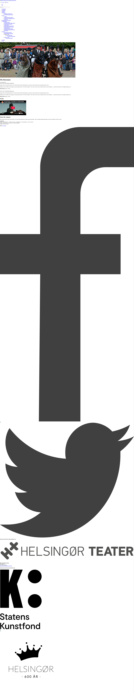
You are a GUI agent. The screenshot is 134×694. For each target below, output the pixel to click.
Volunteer (3, 12)
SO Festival (6, 30)
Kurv (3, 40)
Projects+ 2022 (6, 37)
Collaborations (4, 21)
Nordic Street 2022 (9, 38)
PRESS (3, 11)
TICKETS (4, 10)
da (2, 4)
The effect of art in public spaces (9, 23)
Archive (3, 31)
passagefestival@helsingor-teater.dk (6, 565)
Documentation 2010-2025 (8, 33)
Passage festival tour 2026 (6, 20)
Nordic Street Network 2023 (9, 26)
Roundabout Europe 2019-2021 (9, 29)
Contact (5, 16)
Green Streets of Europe (8, 24)
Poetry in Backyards (11, 36)
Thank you (6, 19)
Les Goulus (4, 125)
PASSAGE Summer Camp (8, 14)
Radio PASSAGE (9, 35)
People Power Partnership (8, 28)
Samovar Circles (7, 22)
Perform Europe (6, 27)
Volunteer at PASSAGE (8, 13)
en (2, 5)
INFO (3, 15)
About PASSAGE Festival (8, 17)
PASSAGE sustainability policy (9, 18)
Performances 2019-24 (8, 32)
